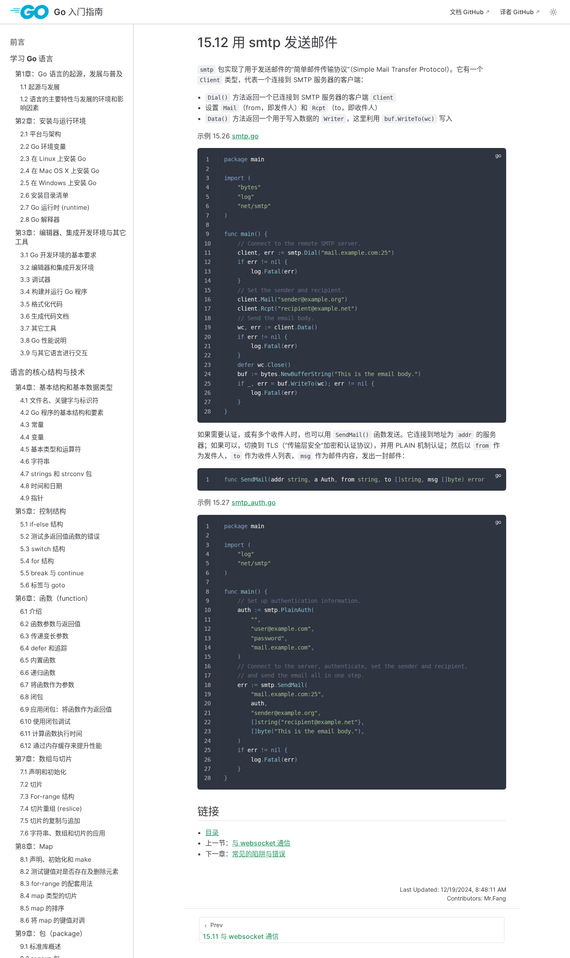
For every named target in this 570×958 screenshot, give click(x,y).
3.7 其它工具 (38, 328)
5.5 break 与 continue (52, 573)
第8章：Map (34, 846)
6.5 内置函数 (37, 660)
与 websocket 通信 (261, 843)
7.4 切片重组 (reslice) (51, 809)
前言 (17, 42)
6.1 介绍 (31, 611)
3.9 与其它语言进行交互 (54, 353)
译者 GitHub (517, 11)
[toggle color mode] (553, 12)
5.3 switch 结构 (42, 549)
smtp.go (245, 136)
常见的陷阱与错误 (258, 854)
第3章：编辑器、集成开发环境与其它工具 (70, 237)
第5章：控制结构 (40, 511)
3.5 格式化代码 (41, 304)
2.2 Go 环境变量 (43, 146)
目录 (212, 832)
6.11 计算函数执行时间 (51, 733)
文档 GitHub (467, 11)
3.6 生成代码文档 (44, 316)
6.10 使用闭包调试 (45, 721)
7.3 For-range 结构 (47, 796)
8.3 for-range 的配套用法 (56, 884)
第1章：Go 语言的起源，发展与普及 (69, 74)
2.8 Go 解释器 (40, 219)
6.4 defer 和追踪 (43, 648)
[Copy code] (495, 159)
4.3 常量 (32, 425)
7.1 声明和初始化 (43, 772)
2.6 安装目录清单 (44, 195)
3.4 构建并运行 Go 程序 (53, 292)
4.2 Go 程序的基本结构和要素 (61, 412)
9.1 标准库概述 (40, 946)
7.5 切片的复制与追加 (50, 821)
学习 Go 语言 (31, 58)
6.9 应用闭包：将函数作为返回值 (66, 709)
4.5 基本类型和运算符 (50, 449)
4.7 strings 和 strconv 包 (56, 474)
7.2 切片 (31, 784)
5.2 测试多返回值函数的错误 (60, 536)
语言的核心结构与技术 (47, 372)
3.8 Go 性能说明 (43, 340)
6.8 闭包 (31, 697)
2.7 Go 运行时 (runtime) (55, 207)
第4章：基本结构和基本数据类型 (64, 387)
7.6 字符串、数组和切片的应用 (62, 833)
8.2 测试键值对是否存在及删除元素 (69, 871)
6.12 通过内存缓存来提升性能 (61, 746)
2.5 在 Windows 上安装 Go (58, 183)
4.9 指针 (31, 498)
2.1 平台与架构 (40, 134)
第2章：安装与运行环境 (50, 121)
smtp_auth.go (254, 502)
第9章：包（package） (50, 933)
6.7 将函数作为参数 (47, 685)
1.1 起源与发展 (40, 87)
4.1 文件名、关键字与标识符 (59, 400)
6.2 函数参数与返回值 (50, 624)
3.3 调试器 (35, 279)
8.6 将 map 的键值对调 (52, 920)
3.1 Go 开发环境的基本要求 (58, 255)
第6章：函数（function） (53, 598)
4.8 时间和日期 (41, 486)
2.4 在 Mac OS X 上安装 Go (59, 171)
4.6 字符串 (35, 461)
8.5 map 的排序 (42, 908)
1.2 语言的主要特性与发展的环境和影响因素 (72, 103)
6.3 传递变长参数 (44, 636)
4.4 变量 (32, 437)
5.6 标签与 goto (42, 585)
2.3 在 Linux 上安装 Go (53, 159)
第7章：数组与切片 (43, 759)
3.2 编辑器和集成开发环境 (57, 267)
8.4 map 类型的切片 (48, 896)
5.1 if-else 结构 (41, 524)
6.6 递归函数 (37, 673)
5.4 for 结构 (37, 561)
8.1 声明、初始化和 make (55, 859)
